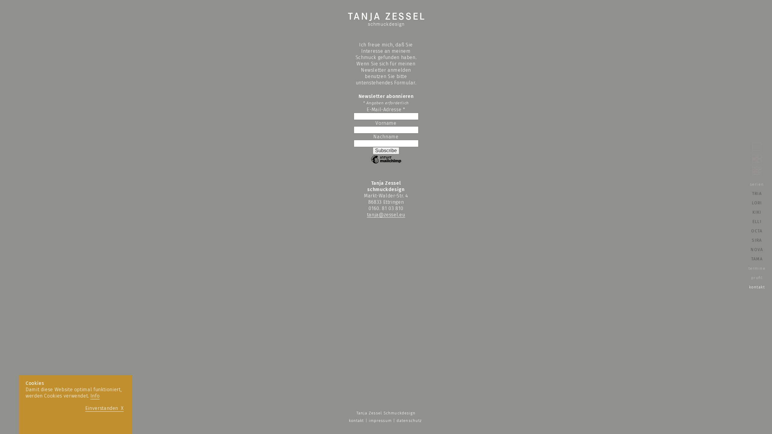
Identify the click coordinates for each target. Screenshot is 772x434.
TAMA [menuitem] (757, 259)
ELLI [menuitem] (756, 221)
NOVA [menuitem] (757, 249)
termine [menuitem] (757, 268)
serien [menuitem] (757, 184)
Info (95, 396)
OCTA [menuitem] (756, 231)
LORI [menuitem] (757, 203)
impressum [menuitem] (380, 420)
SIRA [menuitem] (757, 240)
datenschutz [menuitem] (409, 420)
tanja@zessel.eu (386, 215)
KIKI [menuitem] (756, 212)
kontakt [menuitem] (757, 287)
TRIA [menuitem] (757, 193)
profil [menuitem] (757, 277)
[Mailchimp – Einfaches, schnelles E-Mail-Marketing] (386, 163)
